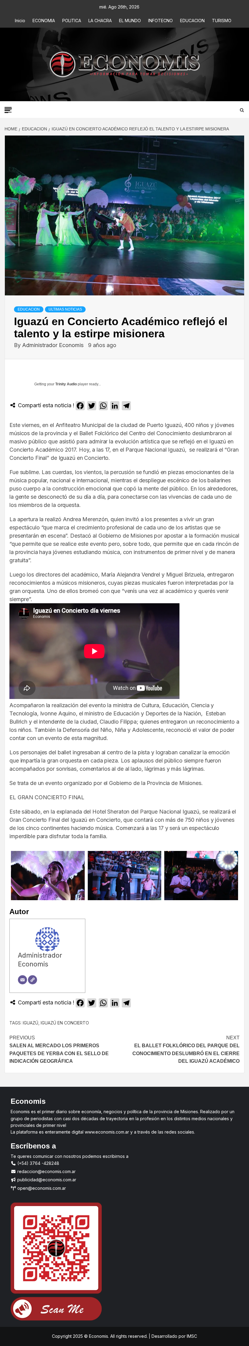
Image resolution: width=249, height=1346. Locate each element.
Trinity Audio (66, 384)
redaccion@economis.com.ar (46, 1171)
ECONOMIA (43, 20)
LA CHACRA (100, 20)
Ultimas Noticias (65, 309)
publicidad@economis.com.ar (46, 1179)
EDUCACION (192, 20)
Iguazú (30, 1022)
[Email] (22, 979)
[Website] (32, 979)
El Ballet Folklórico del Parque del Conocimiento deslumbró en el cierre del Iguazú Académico (186, 1049)
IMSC (191, 1336)
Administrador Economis (53, 345)
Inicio (20, 20)
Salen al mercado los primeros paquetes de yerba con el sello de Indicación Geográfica (59, 1049)
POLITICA (71, 20)
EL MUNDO (130, 20)
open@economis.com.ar (41, 1188)
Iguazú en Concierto (65, 1022)
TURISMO (221, 20)
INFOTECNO (160, 20)
